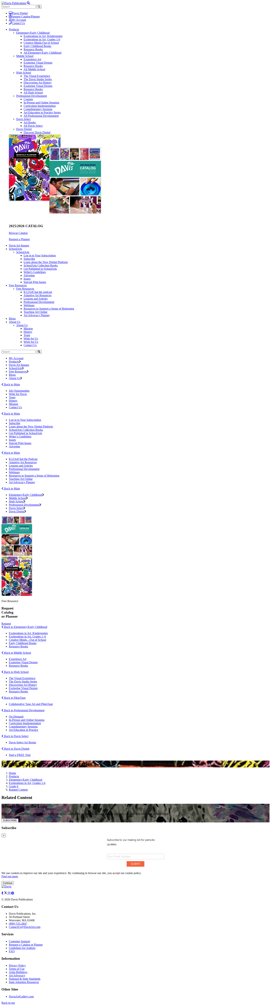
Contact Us (18, 23)
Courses (28, 99)
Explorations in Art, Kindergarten (43, 36)
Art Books (30, 122)
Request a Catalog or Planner (26, 944)
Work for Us (31, 341)
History (28, 331)
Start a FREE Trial (19, 755)
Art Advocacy (17, 975)
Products (14, 361)
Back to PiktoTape (14, 697)
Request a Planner (19, 239)
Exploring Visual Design (38, 62)
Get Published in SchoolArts (40, 268)
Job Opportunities (19, 390)
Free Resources (25, 288)
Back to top (8, 1002)
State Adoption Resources (24, 982)
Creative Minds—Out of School (27, 639)
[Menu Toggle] (28, 3)
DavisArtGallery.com (21, 996)
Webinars (29, 305)
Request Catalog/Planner (25, 16)
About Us (22, 325)
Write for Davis (18, 394)
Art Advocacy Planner (37, 315)
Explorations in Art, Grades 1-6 (42, 39)
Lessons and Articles (36, 298)
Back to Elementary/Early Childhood (25, 626)
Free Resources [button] (18, 285)
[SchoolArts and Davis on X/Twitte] (6, 893)
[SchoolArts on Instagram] (9, 893)
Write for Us (31, 338)
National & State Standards (24, 978)
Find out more (9, 876)
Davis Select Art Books (22, 742)
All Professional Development (41, 115)
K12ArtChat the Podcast (23, 459)
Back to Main (11, 384)
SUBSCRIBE (10, 820)
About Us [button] (14, 321)
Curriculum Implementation (40, 105)
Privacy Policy (17, 965)
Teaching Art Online (35, 311)
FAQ (12, 951)
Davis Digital (20, 13)
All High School (33, 92)
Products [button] (14, 29)
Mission (28, 328)
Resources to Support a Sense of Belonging (49, 308)
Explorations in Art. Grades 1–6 (27, 636)
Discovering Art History (38, 82)
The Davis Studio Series (38, 79)
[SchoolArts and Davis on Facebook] (2, 893)
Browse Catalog (18, 233)
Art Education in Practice (23, 729)
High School (23, 72)
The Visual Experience (37, 75)
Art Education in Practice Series (42, 112)
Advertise (29, 275)
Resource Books (33, 49)
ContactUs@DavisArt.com (24, 927)
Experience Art (32, 59)
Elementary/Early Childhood (33, 32)
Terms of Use (17, 968)
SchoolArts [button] (15, 248)
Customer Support (19, 941)
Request (6, 623)
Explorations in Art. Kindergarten (28, 633)
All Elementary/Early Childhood (42, 52)
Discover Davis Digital (37, 132)
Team (27, 335)
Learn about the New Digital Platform (46, 262)
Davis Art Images (19, 245)
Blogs (12, 318)
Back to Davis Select (15, 736)
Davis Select (23, 119)
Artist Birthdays (18, 972)
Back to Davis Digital (16, 748)
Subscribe (29, 258)
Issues (27, 278)
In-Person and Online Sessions (41, 102)
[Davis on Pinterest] (12, 893)
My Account (18, 19)
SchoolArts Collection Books (41, 265)
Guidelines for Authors (22, 948)
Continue (7, 883)
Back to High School (16, 671)
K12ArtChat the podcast (38, 292)
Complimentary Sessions (38, 109)
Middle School (24, 56)
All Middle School (34, 69)
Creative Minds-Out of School (41, 42)
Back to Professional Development (23, 710)
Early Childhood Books (37, 46)
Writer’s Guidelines (20, 436)
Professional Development (31, 95)
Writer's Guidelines (35, 272)
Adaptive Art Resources (37, 295)
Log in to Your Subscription (40, 255)
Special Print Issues (35, 282)
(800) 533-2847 (18, 923)
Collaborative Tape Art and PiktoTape (31, 704)
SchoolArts (22, 252)
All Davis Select (33, 125)
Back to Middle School (17, 652)
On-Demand (16, 716)
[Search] (39, 352)
